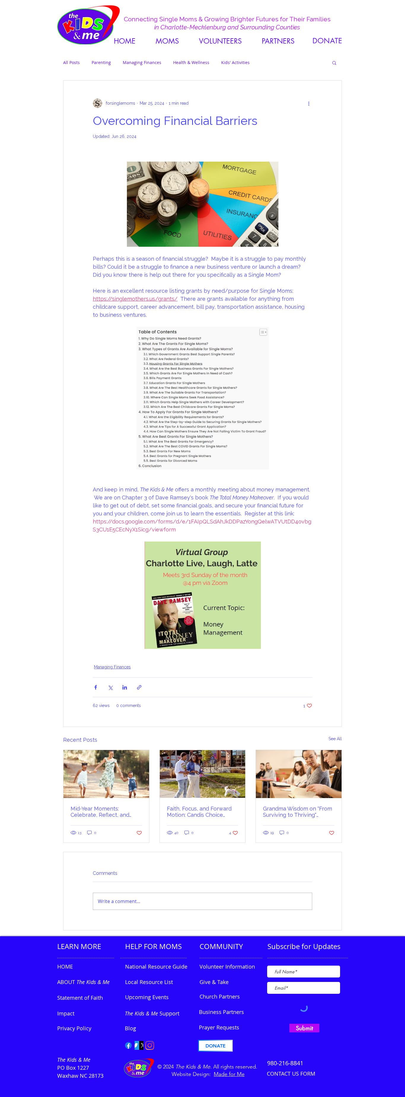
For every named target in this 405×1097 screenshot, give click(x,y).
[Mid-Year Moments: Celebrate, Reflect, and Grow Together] (106, 774)
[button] (278, 41)
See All (335, 738)
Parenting (101, 62)
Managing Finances (142, 62)
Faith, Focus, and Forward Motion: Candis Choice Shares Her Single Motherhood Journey (199, 811)
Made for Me (229, 1074)
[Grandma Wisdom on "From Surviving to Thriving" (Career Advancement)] (299, 774)
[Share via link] (139, 687)
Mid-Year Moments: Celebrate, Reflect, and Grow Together (100, 811)
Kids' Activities (235, 62)
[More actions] (308, 103)
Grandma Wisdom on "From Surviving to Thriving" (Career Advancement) (297, 811)
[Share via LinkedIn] (124, 687)
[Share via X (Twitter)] (110, 687)
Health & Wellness (191, 62)
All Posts (71, 62)
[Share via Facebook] (95, 687)
